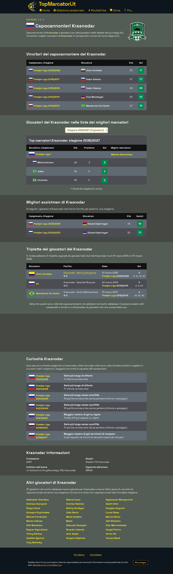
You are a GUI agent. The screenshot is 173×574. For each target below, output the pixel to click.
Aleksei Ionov (73, 499)
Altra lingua (140, 562)
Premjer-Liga (47, 70)
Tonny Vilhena (34, 533)
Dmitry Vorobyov (75, 508)
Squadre (31, 19)
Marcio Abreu (113, 516)
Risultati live (98, 10)
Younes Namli (113, 538)
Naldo (69, 520)
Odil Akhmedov (34, 525)
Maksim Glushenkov (121, 154)
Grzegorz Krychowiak (38, 512)
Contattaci (96, 554)
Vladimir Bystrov (35, 538)
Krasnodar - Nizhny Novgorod (80, 272)
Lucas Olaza (112, 512)
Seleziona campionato (70, 10)
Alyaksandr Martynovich (119, 499)
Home (46, 10)
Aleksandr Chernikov (37, 499)
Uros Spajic (72, 533)
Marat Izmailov (74, 516)
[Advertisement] (86, 332)
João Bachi (72, 512)
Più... (129, 10)
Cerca (116, 10)
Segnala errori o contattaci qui (47, 565)
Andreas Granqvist (36, 503)
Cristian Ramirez (75, 503)
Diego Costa (33, 508)
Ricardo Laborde (75, 529)
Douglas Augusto (115, 508)
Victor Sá (111, 533)
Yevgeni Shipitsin (75, 538)
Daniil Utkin (112, 503)
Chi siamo (79, 554)
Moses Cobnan (34, 520)
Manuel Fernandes (36, 516)
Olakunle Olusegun (76, 525)
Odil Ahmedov (113, 520)
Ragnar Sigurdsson (36, 529)
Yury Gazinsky (34, 542)
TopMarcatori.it (57, 4)
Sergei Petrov (113, 529)
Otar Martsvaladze (116, 525)
